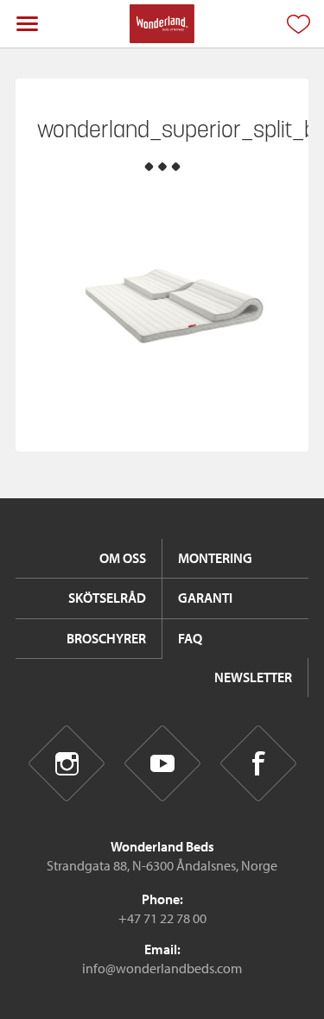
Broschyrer (106, 638)
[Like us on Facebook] (258, 764)
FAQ (190, 638)
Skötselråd (107, 597)
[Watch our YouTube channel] (162, 764)
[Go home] (162, 23)
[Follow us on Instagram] (66, 764)
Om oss (122, 557)
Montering (215, 557)
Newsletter (253, 677)
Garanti (205, 597)
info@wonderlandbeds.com (162, 968)
